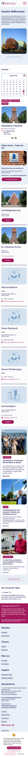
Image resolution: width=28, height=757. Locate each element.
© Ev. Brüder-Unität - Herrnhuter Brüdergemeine (13, 619)
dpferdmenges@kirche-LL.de (11, 379)
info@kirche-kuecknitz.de (10, 417)
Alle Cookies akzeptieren (14, 747)
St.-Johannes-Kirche (12, 179)
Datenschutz (21, 754)
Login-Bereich (5, 730)
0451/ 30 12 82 (5, 704)
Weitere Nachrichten (14, 579)
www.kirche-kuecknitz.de (14, 56)
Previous (12, 138)
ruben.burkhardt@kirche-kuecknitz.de (14, 342)
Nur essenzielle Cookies (14, 750)
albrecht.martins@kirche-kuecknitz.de (14, 301)
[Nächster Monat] (24, 75)
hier (19, 621)
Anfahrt (8, 220)
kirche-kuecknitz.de (9, 256)
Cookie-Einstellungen (10, 754)
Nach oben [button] (6, 725)
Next (15, 138)
